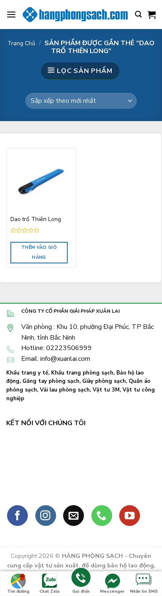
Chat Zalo (49, 591)
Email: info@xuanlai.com (55, 358)
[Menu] (11, 14)
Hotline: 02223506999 (56, 348)
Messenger (112, 591)
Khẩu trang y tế (27, 373)
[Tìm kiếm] (138, 14)
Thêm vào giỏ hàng (39, 252)
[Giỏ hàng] (151, 14)
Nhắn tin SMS (144, 591)
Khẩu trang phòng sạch (82, 373)
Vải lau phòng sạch (65, 390)
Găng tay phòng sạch (50, 381)
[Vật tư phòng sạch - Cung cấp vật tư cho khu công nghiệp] (75, 14)
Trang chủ (21, 43)
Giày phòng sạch (104, 381)
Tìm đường (18, 591)
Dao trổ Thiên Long (35, 219)
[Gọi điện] (81, 579)
